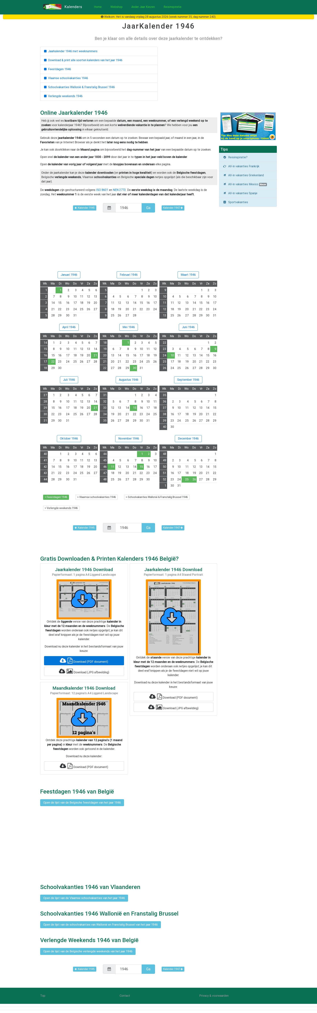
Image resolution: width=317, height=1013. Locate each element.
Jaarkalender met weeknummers (72, 51)
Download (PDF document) (90, 661)
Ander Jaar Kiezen (143, 7)
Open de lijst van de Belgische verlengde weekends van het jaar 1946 (87, 951)
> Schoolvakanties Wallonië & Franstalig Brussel (157, 497)
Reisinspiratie (172, 7)
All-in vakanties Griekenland (245, 175)
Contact (125, 995)
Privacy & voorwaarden (214, 995)
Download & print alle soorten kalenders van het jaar (84, 60)
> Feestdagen (56, 497)
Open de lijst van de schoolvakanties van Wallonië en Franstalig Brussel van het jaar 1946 (100, 924)
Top (42, 995)
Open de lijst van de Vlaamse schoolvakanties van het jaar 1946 (84, 898)
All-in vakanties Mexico (246, 184)
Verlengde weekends (65, 96)
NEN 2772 (119, 190)
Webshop (116, 7)
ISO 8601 (102, 190)
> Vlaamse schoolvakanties (96, 497)
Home (98, 7)
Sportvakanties (237, 202)
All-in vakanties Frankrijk (243, 166)
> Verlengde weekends (61, 508)
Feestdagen (59, 69)
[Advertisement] (128, 243)
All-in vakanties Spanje (242, 193)
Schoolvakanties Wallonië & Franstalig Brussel (81, 87)
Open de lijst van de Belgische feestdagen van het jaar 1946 (82, 802)
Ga (148, 208)
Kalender (86, 207)
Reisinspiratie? (237, 157)
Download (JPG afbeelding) (91, 672)
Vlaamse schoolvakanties (67, 78)
